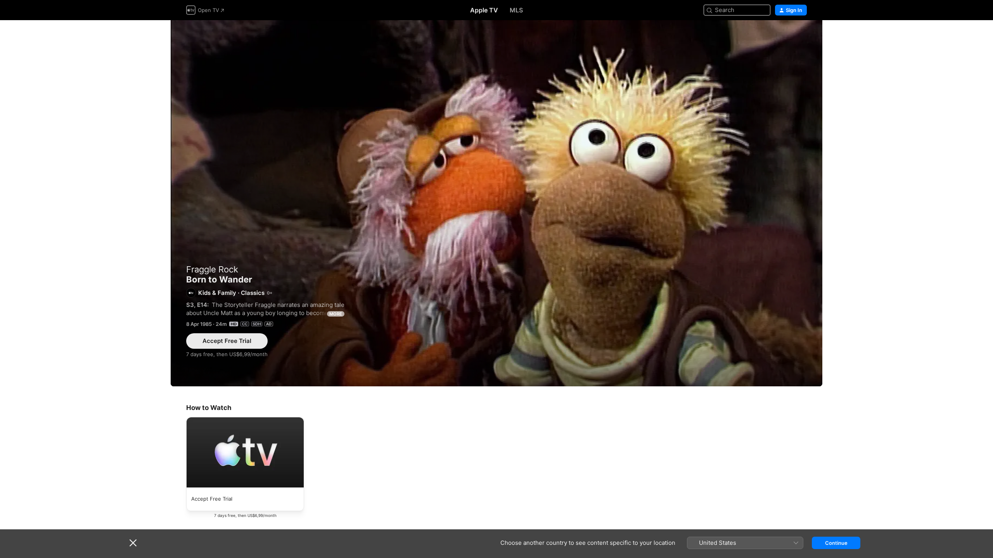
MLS (516, 10)
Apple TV (484, 10)
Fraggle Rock (212, 269)
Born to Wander (496, 203)
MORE (335, 314)
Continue (836, 543)
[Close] (133, 542)
